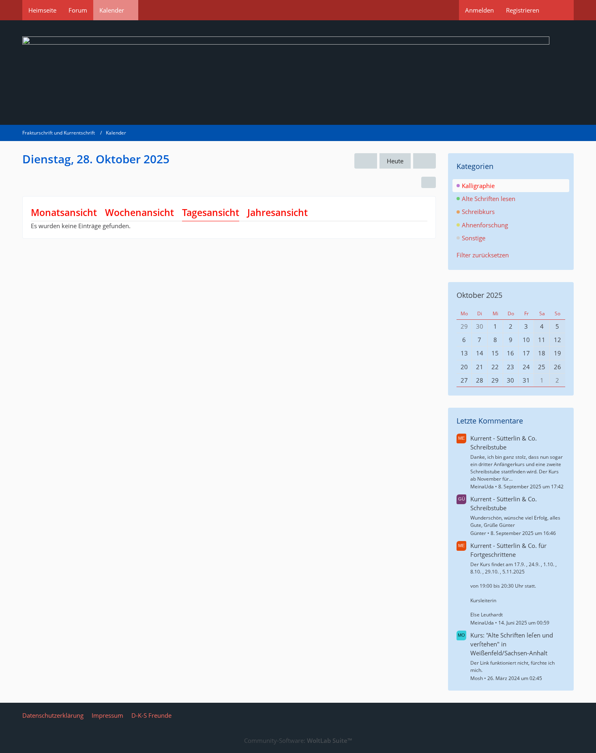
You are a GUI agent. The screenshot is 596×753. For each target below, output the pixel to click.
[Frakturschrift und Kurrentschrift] (298, 72)
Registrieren (522, 10)
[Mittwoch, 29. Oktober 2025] (424, 161)
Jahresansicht (277, 212)
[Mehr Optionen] (428, 182)
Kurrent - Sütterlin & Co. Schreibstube (503, 442)
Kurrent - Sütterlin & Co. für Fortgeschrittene (508, 549)
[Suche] (559, 10)
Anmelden (479, 10)
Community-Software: (298, 740)
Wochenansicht (139, 212)
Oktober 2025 (479, 295)
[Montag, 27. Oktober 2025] (365, 161)
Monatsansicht (64, 212)
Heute (395, 161)
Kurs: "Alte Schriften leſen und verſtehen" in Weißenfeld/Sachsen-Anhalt (511, 644)
